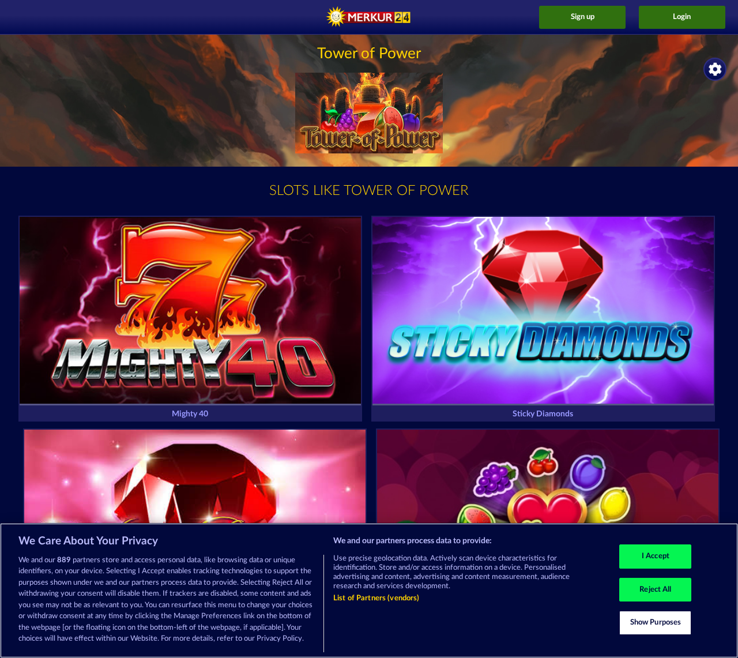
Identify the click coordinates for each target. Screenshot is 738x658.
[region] (369, 590)
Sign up (582, 17)
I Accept (655, 556)
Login (682, 17)
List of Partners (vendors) (376, 598)
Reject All (655, 589)
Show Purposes (655, 622)
